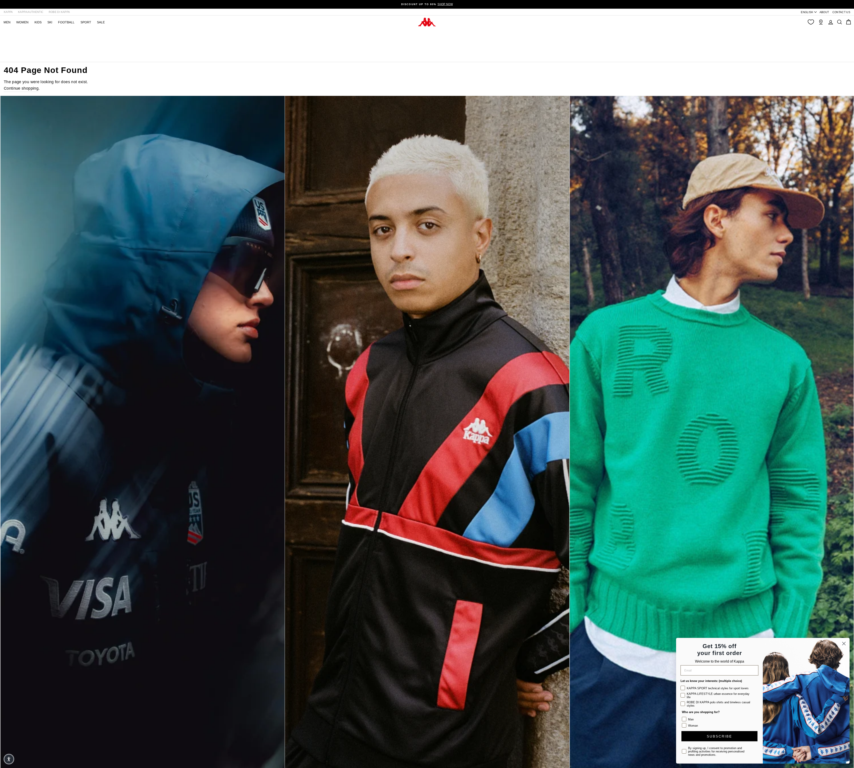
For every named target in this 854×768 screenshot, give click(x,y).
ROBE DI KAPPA (59, 12)
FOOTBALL (66, 22)
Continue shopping (21, 88)
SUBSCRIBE (719, 736)
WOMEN (22, 22)
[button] (9, 759)
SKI (49, 22)
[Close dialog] (844, 643)
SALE (101, 22)
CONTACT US (841, 12)
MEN (7, 22)
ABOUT (824, 12)
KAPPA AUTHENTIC (30, 12)
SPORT (86, 22)
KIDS (38, 22)
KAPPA (8, 12)
